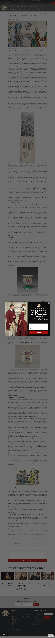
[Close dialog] (49, 303)
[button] (39, 309)
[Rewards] (5, 634)
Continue (39, 332)
